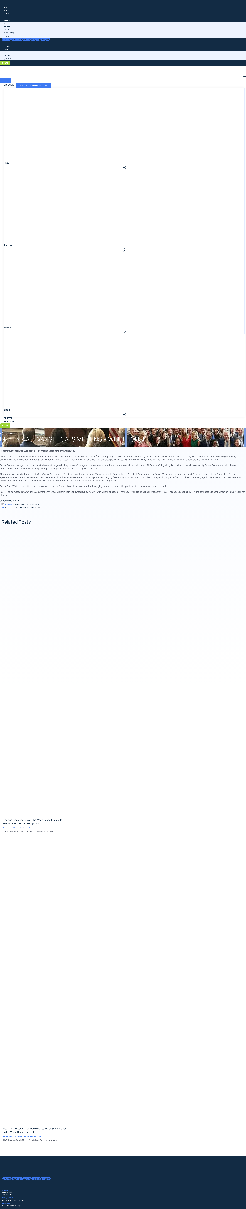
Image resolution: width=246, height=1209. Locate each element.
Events (6, 14)
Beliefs (6, 10)
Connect (7, 20)
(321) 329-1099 (7, 1195)
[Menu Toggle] (5, 80)
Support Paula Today (10, 500)
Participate (8, 17)
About (6, 7)
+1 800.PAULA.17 (7, 1192)
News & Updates (6, 445)
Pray (6, 162)
